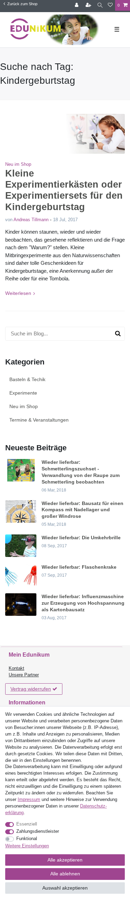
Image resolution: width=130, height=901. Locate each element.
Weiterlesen (18, 293)
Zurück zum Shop (21, 4)
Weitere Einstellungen (27, 846)
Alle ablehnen (65, 873)
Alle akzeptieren (65, 860)
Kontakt (16, 668)
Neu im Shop (18, 164)
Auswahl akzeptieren (65, 888)
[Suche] (100, 5)
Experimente (23, 393)
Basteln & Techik (27, 379)
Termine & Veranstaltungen (39, 420)
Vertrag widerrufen (30, 689)
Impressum (29, 799)
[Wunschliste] (110, 5)
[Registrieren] (89, 5)
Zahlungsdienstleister (37, 831)
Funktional (26, 838)
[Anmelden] (77, 5)
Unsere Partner (24, 675)
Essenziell (26, 824)
